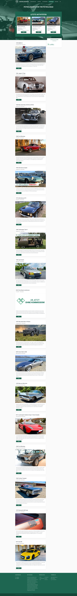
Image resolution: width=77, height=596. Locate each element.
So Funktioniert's (46, 577)
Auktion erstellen (33, 1)
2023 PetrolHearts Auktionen (23, 290)
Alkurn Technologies (30, 594)
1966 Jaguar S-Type (20, 73)
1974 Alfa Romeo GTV (21, 198)
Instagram (17, 578)
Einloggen (56, 1)
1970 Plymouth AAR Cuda (22, 510)
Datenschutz (46, 579)
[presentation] (15, 27)
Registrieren (51, 1)
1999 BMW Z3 (19, 43)
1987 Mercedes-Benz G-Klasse (23, 321)
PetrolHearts (20, 594)
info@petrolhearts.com (30, 590)
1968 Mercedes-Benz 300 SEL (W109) (25, 104)
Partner (40, 577)
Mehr (19, 68)
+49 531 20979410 (54, 579)
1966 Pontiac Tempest (21, 478)
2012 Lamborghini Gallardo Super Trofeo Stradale (27, 414)
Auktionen (39, 1)
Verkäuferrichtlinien (42, 578)
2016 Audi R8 (19, 541)
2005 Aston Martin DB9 (21, 351)
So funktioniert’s (45, 1)
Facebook (17, 577)
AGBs (40, 579)
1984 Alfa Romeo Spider (21, 167)
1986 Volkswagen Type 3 (22, 229)
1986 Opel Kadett (20, 259)
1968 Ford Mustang (20, 136)
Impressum (46, 578)
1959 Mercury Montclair (21, 383)
